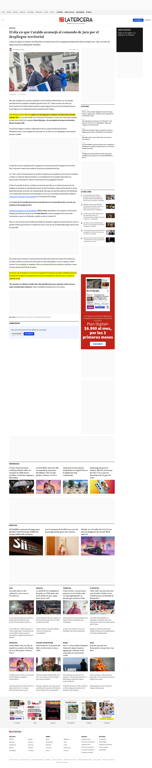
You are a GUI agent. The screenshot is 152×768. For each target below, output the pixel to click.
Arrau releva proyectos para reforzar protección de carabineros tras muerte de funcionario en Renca (21, 620)
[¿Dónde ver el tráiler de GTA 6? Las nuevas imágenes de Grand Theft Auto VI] (98, 545)
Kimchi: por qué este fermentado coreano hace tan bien (102, 648)
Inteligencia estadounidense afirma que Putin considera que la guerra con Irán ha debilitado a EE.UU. (97, 155)
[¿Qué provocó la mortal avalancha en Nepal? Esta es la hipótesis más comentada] (75, 487)
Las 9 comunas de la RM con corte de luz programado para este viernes (61, 530)
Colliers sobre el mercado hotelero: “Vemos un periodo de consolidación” (47, 631)
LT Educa (88, 12)
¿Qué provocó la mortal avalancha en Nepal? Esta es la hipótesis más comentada (75, 471)
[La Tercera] (17, 720)
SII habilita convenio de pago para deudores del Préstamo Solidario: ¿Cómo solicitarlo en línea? (24, 531)
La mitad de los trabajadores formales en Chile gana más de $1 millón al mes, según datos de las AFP (47, 594)
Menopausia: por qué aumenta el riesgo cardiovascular (101, 687)
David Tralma (20, 50)
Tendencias (67, 588)
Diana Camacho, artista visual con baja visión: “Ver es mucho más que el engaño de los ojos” (102, 677)
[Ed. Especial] (71, 720)
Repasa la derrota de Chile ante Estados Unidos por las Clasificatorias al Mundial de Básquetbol (102, 631)
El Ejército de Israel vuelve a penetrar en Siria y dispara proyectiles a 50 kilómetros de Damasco (97, 131)
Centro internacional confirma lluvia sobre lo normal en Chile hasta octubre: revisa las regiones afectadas (21, 473)
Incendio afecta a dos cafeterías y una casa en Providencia (96, 138)
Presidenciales (39, 317)
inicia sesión (16, 334)
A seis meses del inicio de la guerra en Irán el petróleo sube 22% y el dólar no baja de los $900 (48, 620)
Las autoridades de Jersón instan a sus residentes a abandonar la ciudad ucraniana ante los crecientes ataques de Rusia (98, 146)
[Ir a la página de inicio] (76, 20)
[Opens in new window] (53, 720)
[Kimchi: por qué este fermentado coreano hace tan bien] (102, 664)
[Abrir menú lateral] (3, 20)
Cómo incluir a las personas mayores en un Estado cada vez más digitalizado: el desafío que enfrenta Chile (74, 594)
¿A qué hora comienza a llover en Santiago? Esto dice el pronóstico (74, 630)
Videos (52, 12)
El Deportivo (38, 12)
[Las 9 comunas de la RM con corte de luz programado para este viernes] (62, 545)
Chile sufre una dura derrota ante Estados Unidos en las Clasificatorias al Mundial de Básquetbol (102, 594)
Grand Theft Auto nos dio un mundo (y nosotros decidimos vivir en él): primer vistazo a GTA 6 (47, 471)
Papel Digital (80, 12)
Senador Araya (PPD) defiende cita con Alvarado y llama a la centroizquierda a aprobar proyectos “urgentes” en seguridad (94, 216)
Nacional (15, 12)
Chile (11, 588)
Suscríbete (29, 334)
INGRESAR (148, 20)
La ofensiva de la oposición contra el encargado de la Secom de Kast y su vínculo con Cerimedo (94, 232)
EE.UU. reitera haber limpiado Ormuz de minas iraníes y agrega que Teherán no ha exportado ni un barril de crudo (97, 114)
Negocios (22, 12)
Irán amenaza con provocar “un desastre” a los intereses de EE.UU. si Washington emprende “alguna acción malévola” (97, 123)
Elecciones (48, 317)
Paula (92, 643)
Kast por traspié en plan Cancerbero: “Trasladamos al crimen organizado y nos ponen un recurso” (94, 239)
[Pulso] (35, 720)
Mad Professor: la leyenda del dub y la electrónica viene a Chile (48, 648)
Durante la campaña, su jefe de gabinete (23, 211)
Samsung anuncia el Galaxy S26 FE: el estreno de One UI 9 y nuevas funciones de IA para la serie (101, 473)
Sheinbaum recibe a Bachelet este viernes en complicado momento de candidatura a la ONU (93, 224)
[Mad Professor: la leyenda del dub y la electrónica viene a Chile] (48, 664)
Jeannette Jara (30, 317)
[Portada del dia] (98, 310)
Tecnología (30, 12)
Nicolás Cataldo (20, 317)
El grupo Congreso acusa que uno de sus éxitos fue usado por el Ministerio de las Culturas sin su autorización (48, 688)
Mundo (46, 12)
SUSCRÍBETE (98, 344)
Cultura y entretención (44, 643)
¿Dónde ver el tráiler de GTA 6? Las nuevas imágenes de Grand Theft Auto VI (96, 531)
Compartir (13, 94)
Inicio (3, 12)
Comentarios (22, 94)
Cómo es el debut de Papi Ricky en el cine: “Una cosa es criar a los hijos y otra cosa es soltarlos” (48, 677)
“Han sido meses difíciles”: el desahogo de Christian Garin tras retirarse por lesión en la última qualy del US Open (102, 621)
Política (9, 12)
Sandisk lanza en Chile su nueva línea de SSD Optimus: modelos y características (21, 677)
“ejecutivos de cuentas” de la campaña (22, 197)
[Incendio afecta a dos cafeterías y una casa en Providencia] (21, 607)
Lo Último (60, 12)
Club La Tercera (69, 12)
